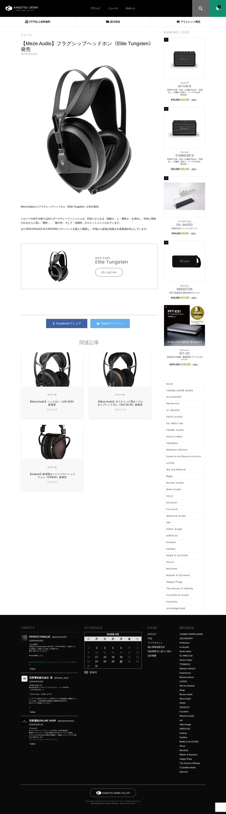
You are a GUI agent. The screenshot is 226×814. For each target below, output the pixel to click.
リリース (26, 35)
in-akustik (173, 410)
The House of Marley (179, 588)
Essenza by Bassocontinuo (183, 456)
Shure (170, 562)
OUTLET (152, 634)
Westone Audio (176, 516)
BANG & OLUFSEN (177, 555)
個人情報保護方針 (156, 647)
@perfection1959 (59, 637)
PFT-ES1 (184, 353)
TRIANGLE (172, 443)
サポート (130, 8)
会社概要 (152, 655)
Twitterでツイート (112, 323)
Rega (169, 476)
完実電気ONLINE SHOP (42, 720)
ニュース (113, 8)
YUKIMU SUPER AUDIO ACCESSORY (179, 394)
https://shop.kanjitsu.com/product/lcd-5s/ (43, 739)
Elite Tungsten (111, 262)
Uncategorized (175, 608)
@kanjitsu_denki (61, 678)
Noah (169, 384)
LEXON (170, 463)
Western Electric (177, 450)
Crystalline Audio (177, 595)
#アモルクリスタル (47, 662)
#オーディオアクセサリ (62, 662)
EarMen (171, 549)
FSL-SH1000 (184, 225)
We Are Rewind (176, 469)
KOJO (169, 496)
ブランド (95, 8)
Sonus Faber (174, 436)
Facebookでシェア (68, 323)
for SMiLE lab (174, 423)
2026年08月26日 (36, 641)
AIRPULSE (172, 535)
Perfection (173, 403)
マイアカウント (155, 642)
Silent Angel (174, 529)
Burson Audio (175, 483)
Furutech (172, 509)
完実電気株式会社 (39, 677)
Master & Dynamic (178, 575)
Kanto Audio (174, 417)
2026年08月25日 (36, 682)
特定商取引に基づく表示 (159, 651)
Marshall (172, 569)
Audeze (171, 542)
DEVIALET (172, 502)
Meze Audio (102, 258)
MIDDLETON (184, 289)
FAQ (150, 638)
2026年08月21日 (36, 725)
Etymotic (172, 602)
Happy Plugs (174, 582)
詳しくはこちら (109, 272)
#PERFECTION (34, 662)
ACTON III (184, 86)
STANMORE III (184, 155)
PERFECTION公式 (39, 637)
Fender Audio (175, 430)
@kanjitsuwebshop (66, 721)
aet (168, 522)
